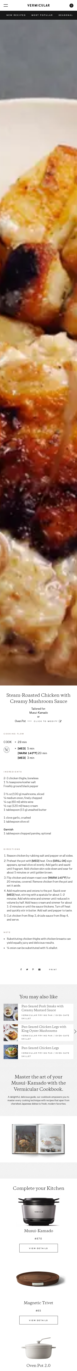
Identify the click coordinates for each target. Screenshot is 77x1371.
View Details (38, 1248)
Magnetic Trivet (38, 1303)
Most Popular (42, 15)
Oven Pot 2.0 (38, 1366)
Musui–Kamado (38, 1231)
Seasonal (66, 15)
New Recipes (16, 15)
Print (53, 969)
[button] (2, 1031)
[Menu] (6, 5)
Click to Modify (46, 721)
